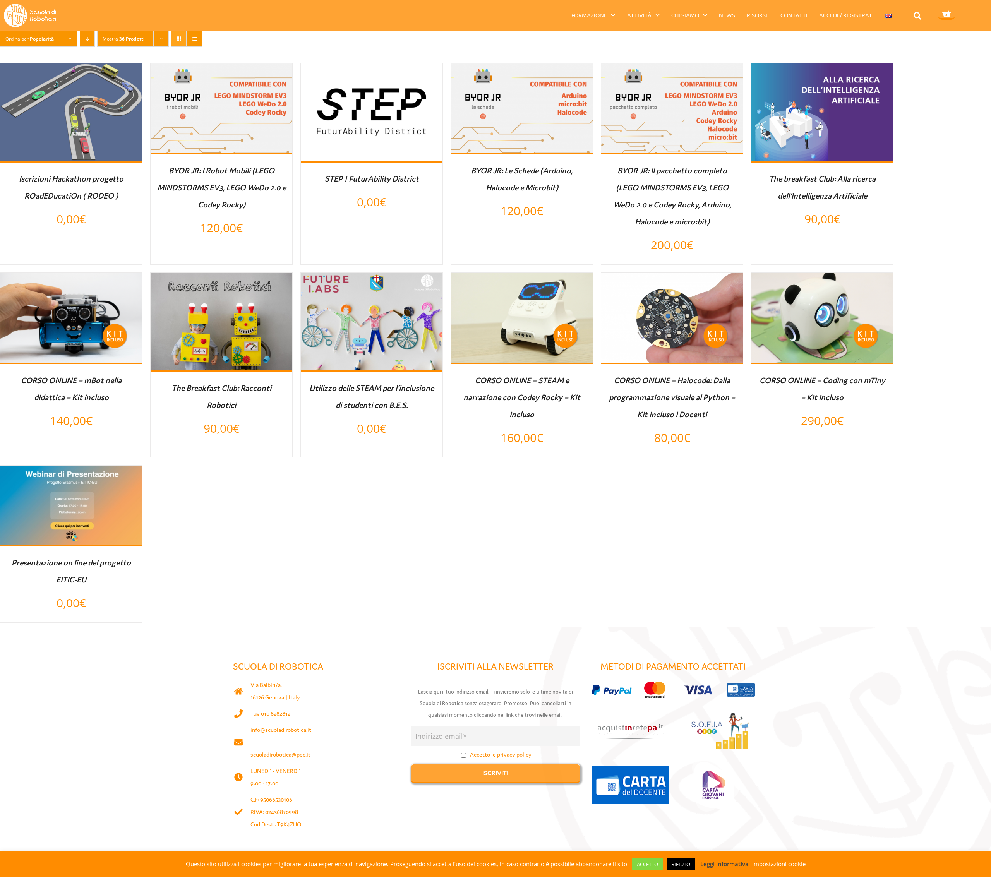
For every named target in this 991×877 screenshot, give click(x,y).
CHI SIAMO (685, 15)
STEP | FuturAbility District (372, 179)
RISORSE (758, 15)
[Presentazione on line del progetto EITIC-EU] (71, 472)
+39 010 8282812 (270, 713)
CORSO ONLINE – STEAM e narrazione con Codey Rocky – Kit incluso (521, 397)
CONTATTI (794, 15)
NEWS (727, 15)
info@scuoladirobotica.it (280, 729)
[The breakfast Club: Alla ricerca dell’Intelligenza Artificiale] (822, 70)
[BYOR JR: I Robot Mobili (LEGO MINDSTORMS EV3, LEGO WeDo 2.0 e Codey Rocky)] (221, 70)
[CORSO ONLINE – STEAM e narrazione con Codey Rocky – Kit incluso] (522, 279)
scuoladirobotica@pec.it (280, 754)
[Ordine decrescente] (87, 39)
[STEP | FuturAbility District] (371, 70)
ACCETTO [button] (647, 864)
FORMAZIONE (589, 15)
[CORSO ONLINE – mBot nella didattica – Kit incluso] (71, 279)
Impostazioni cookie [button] (779, 864)
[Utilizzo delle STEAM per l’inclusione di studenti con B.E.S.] (371, 279)
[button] (917, 16)
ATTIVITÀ (639, 15)
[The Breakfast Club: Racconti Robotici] (221, 279)
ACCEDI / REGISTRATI (846, 15)
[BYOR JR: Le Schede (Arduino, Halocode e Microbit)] (522, 70)
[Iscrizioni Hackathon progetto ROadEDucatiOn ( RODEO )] (71, 70)
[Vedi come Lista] (194, 38)
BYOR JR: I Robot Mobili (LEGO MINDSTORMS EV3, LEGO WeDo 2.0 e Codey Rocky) (221, 188)
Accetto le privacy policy (501, 754)
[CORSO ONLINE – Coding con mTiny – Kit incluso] (822, 279)
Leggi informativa (724, 864)
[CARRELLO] (946, 14)
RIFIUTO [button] (680, 864)
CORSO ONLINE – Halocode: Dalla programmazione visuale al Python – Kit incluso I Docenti (672, 397)
